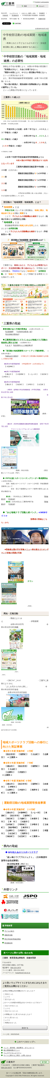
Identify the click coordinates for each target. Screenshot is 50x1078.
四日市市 (10, 754)
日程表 (11, 499)
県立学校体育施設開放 (12, 939)
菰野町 (23, 754)
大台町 (35, 754)
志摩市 (10, 772)
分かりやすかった (11, 1006)
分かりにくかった (11, 1011)
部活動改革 (15, 15)
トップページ (14, 13)
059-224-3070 (6, 1068)
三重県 (12, 757)
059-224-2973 (15, 968)
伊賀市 (22, 772)
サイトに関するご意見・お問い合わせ (17, 1055)
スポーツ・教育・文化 (28, 13)
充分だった (9, 994)
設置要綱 (9, 332)
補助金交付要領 (11, 356)
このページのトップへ (26, 1042)
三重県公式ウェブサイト (8, 4)
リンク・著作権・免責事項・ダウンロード (18, 1048)
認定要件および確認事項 (23, 345)
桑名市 (10, 766)
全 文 (8, 345)
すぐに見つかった (11, 1017)
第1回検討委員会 (12, 334)
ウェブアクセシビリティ (12, 1053)
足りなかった (10, 999)
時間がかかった (11, 1023)
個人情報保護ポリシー (11, 1050)
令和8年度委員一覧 (24, 332)
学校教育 (42, 13)
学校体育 (5, 15)
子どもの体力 (9, 931)
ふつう (7, 997)
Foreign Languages (41, 2)
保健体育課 (41, 19)
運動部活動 (8, 935)
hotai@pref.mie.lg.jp (22, 973)
